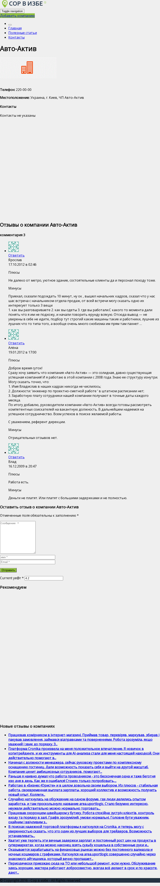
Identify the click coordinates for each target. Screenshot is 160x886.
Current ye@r (12, 578)
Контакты (16, 37)
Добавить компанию (17, 15)
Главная (15, 28)
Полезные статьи (22, 32)
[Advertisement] (80, 169)
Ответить (16, 255)
